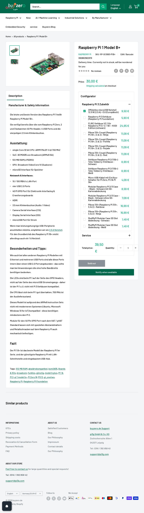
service (33, 26)
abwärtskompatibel (38, 368)
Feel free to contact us (17, 469)
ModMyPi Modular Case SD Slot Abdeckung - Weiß (103, 226)
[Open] (7, 506)
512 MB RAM (21, 368)
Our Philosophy (55, 437)
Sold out (92, 263)
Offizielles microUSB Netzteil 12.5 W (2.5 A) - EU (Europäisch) (103, 111)
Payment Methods (14, 446)
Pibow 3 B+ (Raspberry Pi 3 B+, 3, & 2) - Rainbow (102, 206)
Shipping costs (13, 437)
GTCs (8, 428)
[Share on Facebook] (116, 71)
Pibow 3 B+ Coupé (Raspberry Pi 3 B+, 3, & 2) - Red (102, 154)
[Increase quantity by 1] (136, 248)
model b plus (51, 373)
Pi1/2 (40, 377)
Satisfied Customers (58, 428)
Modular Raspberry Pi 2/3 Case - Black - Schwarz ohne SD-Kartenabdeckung (103, 198)
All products (19, 36)
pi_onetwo (49, 377)
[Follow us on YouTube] (64, 498)
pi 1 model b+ (20, 377)
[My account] (130, 6)
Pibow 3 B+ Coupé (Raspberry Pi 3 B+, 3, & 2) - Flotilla (102, 140)
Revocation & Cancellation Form (21, 442)
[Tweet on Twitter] (127, 71)
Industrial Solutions (74, 17)
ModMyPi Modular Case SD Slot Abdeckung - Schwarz (103, 219)
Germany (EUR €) (29, 493)
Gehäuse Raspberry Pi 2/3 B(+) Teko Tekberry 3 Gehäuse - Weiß (103, 170)
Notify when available (106, 272)
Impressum (53, 442)
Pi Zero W (32, 377)
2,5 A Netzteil (55, 230)
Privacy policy (12, 432)
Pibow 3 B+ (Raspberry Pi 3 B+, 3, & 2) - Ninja (102, 212)
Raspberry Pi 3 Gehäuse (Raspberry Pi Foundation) (101, 118)
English (10, 493)
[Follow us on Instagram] (59, 498)
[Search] (103, 7)
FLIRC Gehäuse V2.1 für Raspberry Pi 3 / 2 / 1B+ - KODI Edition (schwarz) (102, 125)
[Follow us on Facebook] (48, 498)
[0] (136, 6)
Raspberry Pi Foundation (35, 381)
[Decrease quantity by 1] (121, 248)
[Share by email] (132, 71)
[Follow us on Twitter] (54, 498)
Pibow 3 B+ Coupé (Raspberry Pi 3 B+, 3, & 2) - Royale (102, 147)
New (28, 17)
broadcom (22, 373)
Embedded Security (15, 26)
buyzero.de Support (100, 428)
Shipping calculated (95, 85)
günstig (40, 373)
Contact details (55, 446)
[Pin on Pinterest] (121, 71)
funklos (31, 373)
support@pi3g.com (99, 454)
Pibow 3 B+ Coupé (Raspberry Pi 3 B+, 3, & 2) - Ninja (102, 133)
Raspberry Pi (12, 17)
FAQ (7, 451)
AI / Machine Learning (46, 17)
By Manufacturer (100, 17)
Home (8, 36)
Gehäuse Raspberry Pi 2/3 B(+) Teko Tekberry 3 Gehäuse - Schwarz (103, 161)
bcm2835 (53, 368)
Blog (50, 432)
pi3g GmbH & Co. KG (99, 434)
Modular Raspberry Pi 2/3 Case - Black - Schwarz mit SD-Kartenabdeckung (103, 188)
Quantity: (110, 247)
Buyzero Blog (48, 26)
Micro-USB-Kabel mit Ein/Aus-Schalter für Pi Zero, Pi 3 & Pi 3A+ (103, 179)
